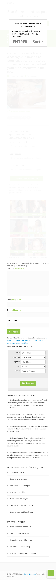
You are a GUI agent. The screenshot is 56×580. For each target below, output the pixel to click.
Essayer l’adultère (17, 472)
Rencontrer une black (18, 492)
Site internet (12, 320)
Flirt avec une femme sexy (20, 546)
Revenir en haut (51, 573)
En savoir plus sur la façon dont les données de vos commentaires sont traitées (27, 340)
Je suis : (18, 353)
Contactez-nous (30, 574)
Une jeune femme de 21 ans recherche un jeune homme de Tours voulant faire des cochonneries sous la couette (27, 429)
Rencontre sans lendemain (20, 526)
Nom (14, 299)
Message (16, 268)
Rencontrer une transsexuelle (21, 505)
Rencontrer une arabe (18, 479)
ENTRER (20, 41)
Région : (18, 371)
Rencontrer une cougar (19, 499)
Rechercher (28, 383)
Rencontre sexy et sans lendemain (23, 553)
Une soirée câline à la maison (21, 540)
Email (14, 310)
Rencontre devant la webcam (21, 512)
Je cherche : (16, 357)
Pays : (19, 366)
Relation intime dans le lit (19, 533)
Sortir (38, 41)
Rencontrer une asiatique (20, 485)
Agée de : (17, 362)
